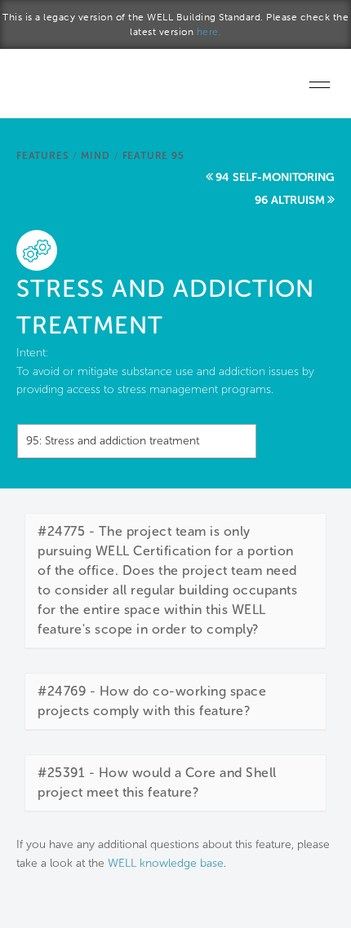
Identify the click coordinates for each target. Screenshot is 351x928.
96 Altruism (290, 200)
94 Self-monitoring (275, 177)
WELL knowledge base (166, 863)
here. (209, 32)
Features (42, 155)
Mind (95, 155)
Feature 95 (153, 155)
